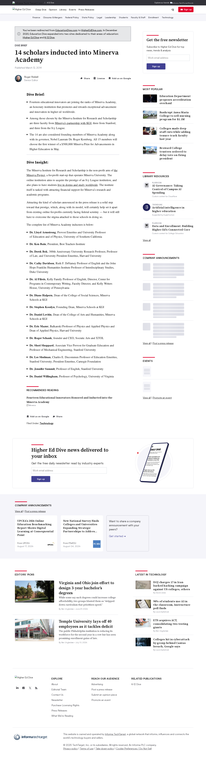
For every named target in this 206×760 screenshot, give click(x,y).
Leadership (110, 17)
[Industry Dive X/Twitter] (30, 688)
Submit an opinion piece (104, 694)
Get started (117, 536)
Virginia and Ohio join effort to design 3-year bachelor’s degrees (86, 588)
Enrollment (153, 17)
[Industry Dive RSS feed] (36, 688)
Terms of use (86, 748)
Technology (167, 17)
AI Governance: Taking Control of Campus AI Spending (167, 189)
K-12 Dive (50, 3)
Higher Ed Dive (31, 37)
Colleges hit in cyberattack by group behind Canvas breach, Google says (171, 642)
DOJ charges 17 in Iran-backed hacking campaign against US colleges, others (171, 585)
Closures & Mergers (52, 17)
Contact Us (57, 694)
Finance (36, 17)
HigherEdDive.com (91, 30)
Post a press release (163, 343)
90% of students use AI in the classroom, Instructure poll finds (171, 604)
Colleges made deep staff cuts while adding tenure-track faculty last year (175, 134)
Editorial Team (58, 689)
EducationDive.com (66, 30)
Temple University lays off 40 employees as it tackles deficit (86, 624)
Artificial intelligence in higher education (168, 209)
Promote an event (162, 397)
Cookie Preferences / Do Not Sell (134, 748)
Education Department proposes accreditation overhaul (175, 99)
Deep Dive (41, 9)
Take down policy (104, 748)
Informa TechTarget (115, 734)
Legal (99, 17)
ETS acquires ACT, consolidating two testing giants (170, 623)
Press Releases (86, 9)
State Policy (88, 17)
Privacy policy (70, 748)
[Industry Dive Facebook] (23, 688)
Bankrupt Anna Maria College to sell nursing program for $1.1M (175, 116)
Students (123, 17)
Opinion (53, 9)
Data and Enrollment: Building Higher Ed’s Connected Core (172, 227)
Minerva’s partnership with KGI (73, 123)
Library (63, 9)
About (54, 684)
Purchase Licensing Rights (65, 705)
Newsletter (57, 699)
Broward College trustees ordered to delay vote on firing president (173, 153)
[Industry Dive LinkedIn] (17, 688)
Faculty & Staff (138, 17)
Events (72, 9)
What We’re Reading (62, 715)
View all (147, 240)
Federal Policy (72, 17)
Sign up (188, 9)
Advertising (97, 684)
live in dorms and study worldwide (78, 185)
